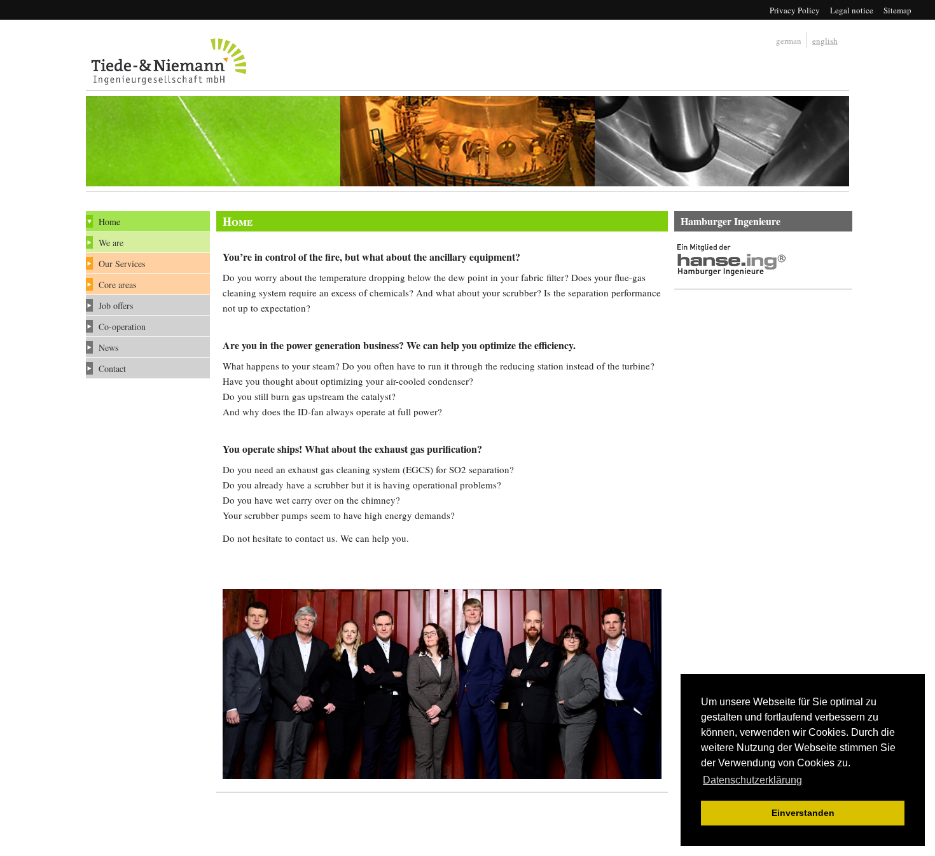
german (788, 40)
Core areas (117, 285)
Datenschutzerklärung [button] (752, 780)
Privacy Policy (795, 10)
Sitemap (897, 10)
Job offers (116, 306)
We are (111, 243)
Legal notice (851, 10)
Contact (112, 368)
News (108, 348)
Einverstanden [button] (803, 813)
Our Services (122, 264)
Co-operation (122, 327)
